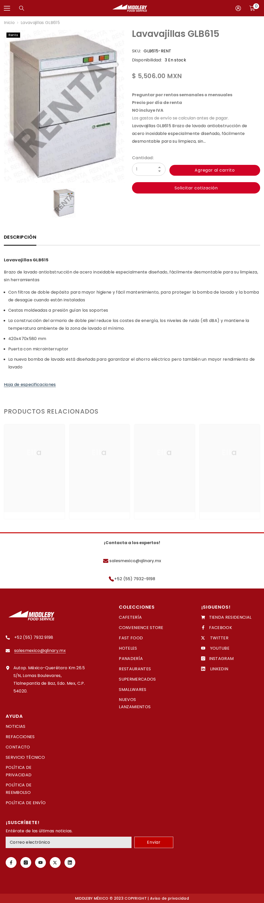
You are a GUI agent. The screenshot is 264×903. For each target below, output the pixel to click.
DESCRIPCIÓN (20, 237)
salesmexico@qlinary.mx (134, 561)
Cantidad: (143, 158)
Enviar (154, 842)
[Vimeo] (69, 862)
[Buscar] (22, 8)
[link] (34, 496)
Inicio (9, 23)
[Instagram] (25, 862)
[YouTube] (40, 862)
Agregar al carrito (215, 170)
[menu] (7, 8)
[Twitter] (55, 862)
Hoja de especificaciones (30, 385)
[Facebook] (11, 862)
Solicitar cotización (196, 188)
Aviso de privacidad (169, 898)
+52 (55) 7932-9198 (134, 579)
